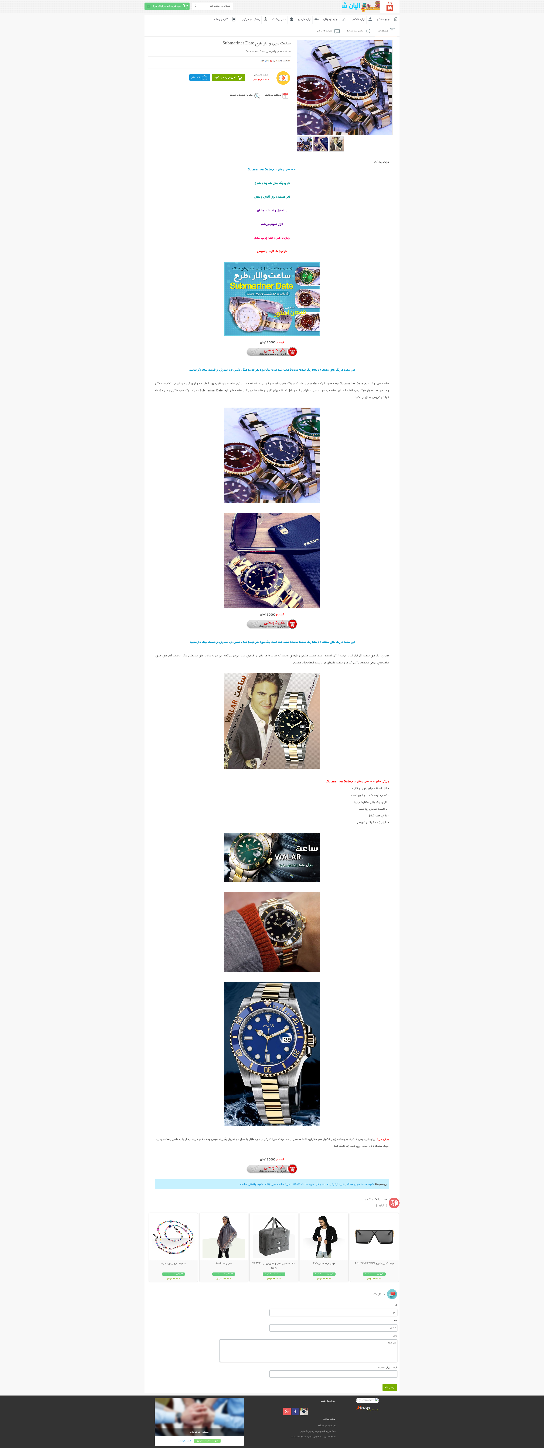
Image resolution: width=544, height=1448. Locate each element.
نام (396, 1305)
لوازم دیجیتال (330, 19)
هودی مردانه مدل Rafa (324, 1263)
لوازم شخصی (357, 19)
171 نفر (195, 77)
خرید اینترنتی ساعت (251, 1184)
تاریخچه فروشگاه (327, 1425)
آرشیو (381, 1205)
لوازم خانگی (383, 19)
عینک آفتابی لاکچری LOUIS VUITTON (374, 1263)
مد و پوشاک (279, 19)
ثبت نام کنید (184, 1440)
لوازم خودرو (304, 19)
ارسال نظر (390, 1387)
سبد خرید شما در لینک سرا (167, 6)
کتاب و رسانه (221, 19)
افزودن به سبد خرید (225, 77)
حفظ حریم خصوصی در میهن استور (318, 1431)
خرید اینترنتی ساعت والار (330, 1184)
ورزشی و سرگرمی (250, 19)
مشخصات (383, 31)
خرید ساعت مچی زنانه (277, 1184)
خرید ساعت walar (303, 1184)
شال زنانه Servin (223, 1263)
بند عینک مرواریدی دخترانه (173, 1263)
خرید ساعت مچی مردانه (360, 1184)
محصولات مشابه (355, 31)
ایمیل (394, 1320)
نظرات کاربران (324, 31)
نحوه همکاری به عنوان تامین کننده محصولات (313, 1436)
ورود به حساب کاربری (207, 1440)
